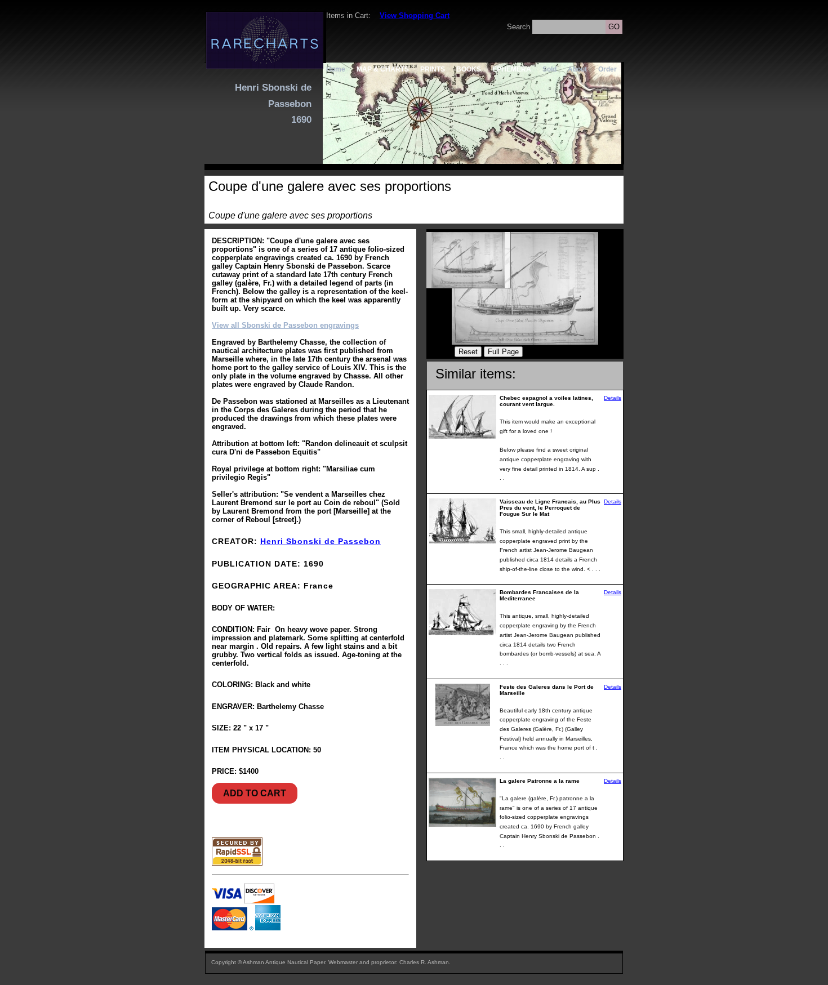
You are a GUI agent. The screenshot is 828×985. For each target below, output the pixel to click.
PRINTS (432, 69)
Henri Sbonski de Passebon (320, 541)
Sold (549, 69)
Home (335, 69)
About (577, 69)
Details (612, 398)
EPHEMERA (511, 69)
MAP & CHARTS (383, 69)
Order (607, 69)
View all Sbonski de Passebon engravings (285, 325)
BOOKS (468, 69)
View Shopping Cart (414, 15)
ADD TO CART (254, 793)
